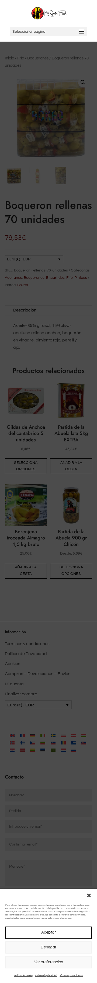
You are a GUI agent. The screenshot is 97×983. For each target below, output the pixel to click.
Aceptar (48, 932)
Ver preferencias (48, 962)
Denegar (48, 947)
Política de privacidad (46, 975)
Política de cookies (23, 975)
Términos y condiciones (71, 975)
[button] (89, 895)
